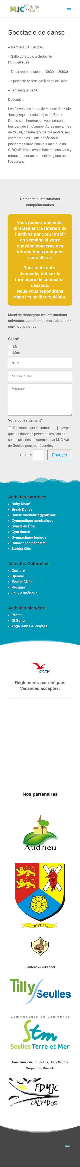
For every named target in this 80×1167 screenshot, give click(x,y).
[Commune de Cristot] (40, 927)
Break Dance (22, 509)
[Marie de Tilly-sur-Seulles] (40, 1004)
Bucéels (49, 1068)
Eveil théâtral (22, 582)
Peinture (18, 587)
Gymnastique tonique (29, 537)
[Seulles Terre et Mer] (40, 1050)
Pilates (17, 615)
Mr (15, 346)
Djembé (18, 576)
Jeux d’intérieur (24, 593)
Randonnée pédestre (29, 543)
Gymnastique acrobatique (32, 520)
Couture (18, 570)
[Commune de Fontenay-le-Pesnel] (40, 955)
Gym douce (21, 532)
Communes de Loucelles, (31, 1062)
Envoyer (59, 455)
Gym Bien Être (23, 526)
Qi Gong (18, 620)
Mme (17, 353)
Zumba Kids (21, 548)
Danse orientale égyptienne (34, 515)
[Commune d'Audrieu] (40, 854)
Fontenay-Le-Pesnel (40, 967)
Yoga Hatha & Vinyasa (30, 626)
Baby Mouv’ (21, 504)
